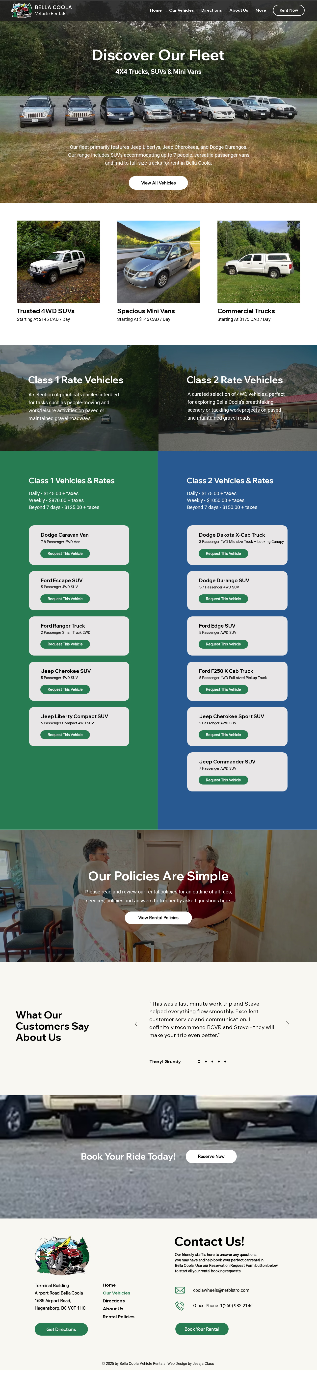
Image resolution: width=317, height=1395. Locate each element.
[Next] (287, 1024)
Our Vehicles (116, 1293)
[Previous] (136, 1024)
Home (109, 1285)
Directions (114, 1301)
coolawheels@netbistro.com (221, 1290)
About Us (113, 1309)
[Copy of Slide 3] (219, 1061)
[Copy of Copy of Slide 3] (225, 1061)
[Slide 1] (198, 1061)
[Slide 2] (205, 1061)
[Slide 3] (212, 1061)
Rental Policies (118, 1316)
